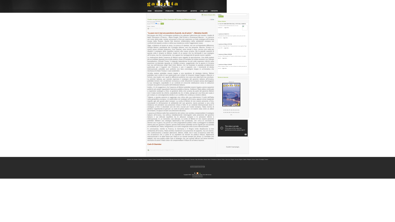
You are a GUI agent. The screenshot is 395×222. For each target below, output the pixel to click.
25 (235, 112)
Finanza (182, 159)
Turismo (266, 159)
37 (229, 110)
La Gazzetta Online (161, 5)
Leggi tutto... (227, 27)
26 (233, 112)
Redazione (158, 11)
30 (225, 112)
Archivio (193, 11)
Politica (223, 159)
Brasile (135, 159)
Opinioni (219, 159)
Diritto (162, 159)
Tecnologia (261, 159)
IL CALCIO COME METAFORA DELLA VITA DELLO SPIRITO (232, 23)
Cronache (145, 159)
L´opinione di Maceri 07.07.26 (225, 44)
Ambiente (129, 159)
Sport (257, 159)
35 (233, 110)
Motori (209, 159)
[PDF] (210, 19)
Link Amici (204, 11)
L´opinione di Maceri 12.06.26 (225, 64)
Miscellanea (200, 159)
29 (227, 112)
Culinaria (150, 159)
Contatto (214, 11)
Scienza (253, 159)
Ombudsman (214, 159)
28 (229, 112)
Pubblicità (170, 11)
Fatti (179, 159)
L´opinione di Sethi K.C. (223, 34)
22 (231, 114)
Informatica (187, 159)
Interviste (193, 159)
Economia (167, 159)
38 (227, 110)
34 (235, 110)
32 (238, 110)
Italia (196, 159)
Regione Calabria (242, 159)
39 (225, 110)
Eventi (175, 159)
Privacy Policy (182, 11)
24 (236, 112)
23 (238, 112)
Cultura (154, 159)
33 (236, 110)
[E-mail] (213, 19)
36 (231, 110)
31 (223, 112)
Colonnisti (140, 159)
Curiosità (158, 159)
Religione (249, 159)
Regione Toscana (234, 159)
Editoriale (172, 159)
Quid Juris (228, 159)
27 (231, 112)
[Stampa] (212, 19)
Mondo (205, 159)
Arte (133, 159)
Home (150, 11)
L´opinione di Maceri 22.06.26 (225, 54)
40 (223, 110)
